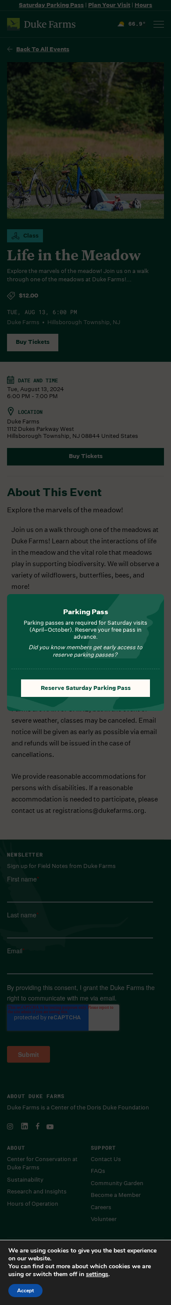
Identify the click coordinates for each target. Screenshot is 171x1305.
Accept (25, 1290)
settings (97, 1274)
